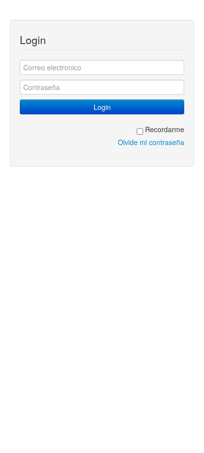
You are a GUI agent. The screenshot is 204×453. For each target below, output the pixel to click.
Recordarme (163, 129)
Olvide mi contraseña (151, 142)
